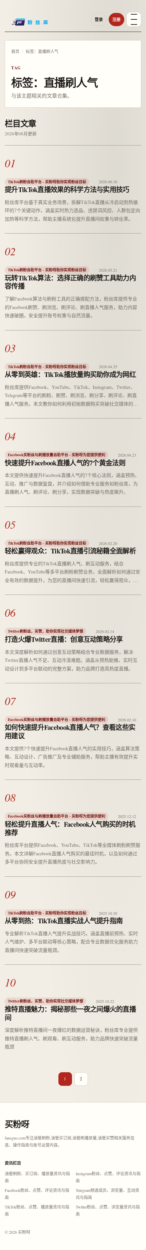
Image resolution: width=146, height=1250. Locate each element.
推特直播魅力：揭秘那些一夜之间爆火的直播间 (70, 1013)
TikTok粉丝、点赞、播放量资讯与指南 (37, 1210)
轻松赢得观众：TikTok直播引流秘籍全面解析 (70, 551)
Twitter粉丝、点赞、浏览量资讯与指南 (108, 1210)
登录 (99, 19)
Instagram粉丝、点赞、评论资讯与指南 (108, 1177)
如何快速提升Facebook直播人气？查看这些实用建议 (70, 731)
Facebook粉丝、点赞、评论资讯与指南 (37, 1193)
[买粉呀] (46, 24)
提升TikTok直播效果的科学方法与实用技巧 (67, 189)
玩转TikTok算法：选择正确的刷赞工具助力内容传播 (70, 282)
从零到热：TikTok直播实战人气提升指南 (64, 921)
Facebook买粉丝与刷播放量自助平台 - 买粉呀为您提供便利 (56, 455)
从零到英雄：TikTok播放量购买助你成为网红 (70, 374)
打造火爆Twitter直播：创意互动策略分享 (64, 639)
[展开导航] (133, 19)
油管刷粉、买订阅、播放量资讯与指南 (37, 1177)
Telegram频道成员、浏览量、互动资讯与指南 (107, 1193)
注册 (116, 19)
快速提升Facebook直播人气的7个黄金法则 (65, 463)
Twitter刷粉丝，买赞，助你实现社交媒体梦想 (45, 631)
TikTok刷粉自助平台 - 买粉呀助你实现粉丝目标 (47, 182)
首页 (15, 51)
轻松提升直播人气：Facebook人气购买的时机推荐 (70, 828)
